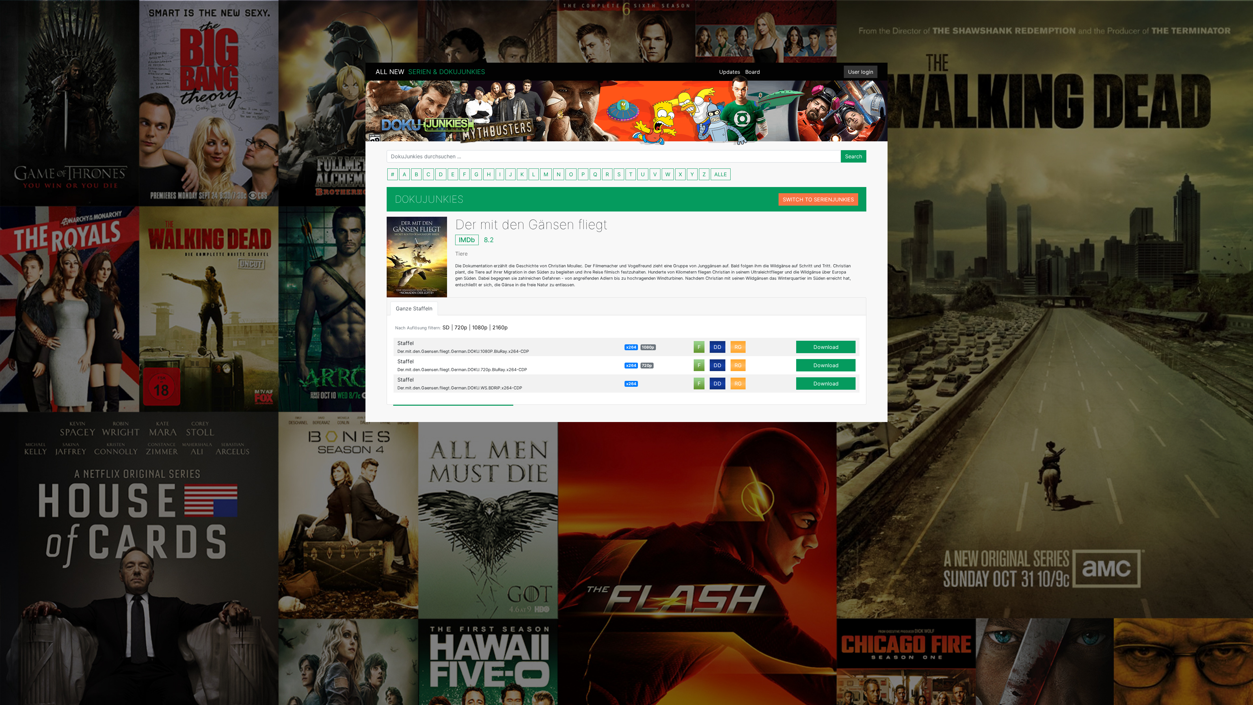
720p (461, 327)
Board (752, 72)
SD (446, 327)
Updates (729, 72)
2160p (500, 327)
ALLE (720, 174)
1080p (479, 327)
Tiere (461, 253)
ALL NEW (430, 72)
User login (860, 72)
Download (826, 347)
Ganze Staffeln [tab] (414, 308)
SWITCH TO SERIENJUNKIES (818, 199)
